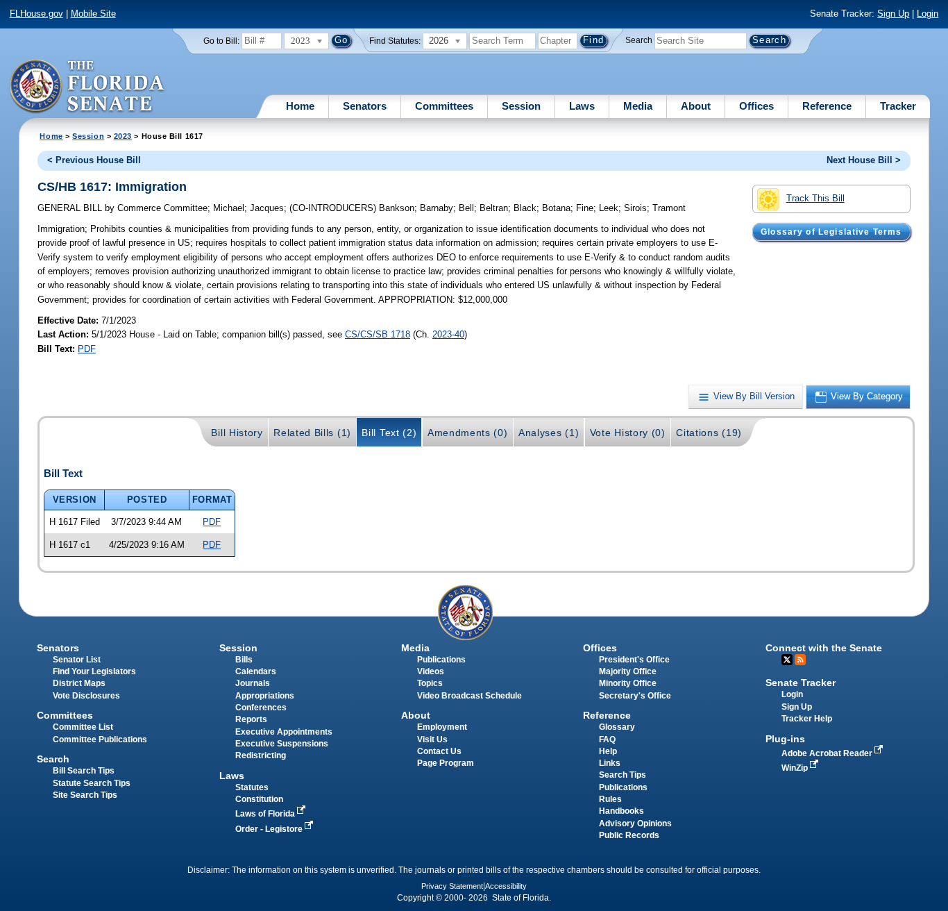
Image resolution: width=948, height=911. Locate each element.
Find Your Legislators (94, 671)
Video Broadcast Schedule (469, 696)
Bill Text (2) (389, 432)
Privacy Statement (452, 886)
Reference (827, 106)
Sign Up (893, 13)
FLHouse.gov (36, 13)
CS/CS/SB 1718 (377, 334)
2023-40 (448, 334)
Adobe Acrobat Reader (827, 753)
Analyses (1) (548, 432)
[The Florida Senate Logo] (88, 87)
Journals (252, 683)
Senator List (77, 659)
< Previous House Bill (94, 160)
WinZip (795, 768)
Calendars (255, 671)
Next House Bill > (864, 160)
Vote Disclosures (86, 696)
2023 (123, 136)
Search (638, 40)
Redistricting (260, 755)
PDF (87, 349)
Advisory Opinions (635, 823)
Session (521, 106)
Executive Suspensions (281, 743)
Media (637, 106)
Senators (365, 106)
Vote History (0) (628, 432)
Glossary (617, 727)
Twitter (787, 659)
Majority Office (628, 671)
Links (609, 763)
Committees (444, 106)
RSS (800, 659)
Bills (244, 659)
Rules (610, 799)
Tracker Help (806, 718)
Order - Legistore (270, 829)
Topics (430, 683)
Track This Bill (815, 198)
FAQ (607, 739)
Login (927, 13)
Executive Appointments (283, 732)
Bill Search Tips (84, 771)
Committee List (83, 727)
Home (300, 106)
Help (608, 751)
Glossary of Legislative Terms (831, 232)
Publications (441, 659)
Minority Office (628, 683)
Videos (430, 671)
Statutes (252, 787)
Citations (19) (709, 432)
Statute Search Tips (91, 783)
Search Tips (622, 775)
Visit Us (432, 739)
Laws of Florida (266, 814)
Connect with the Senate (823, 647)
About (696, 106)
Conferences (261, 707)
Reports (251, 719)
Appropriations (264, 696)
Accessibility (506, 886)
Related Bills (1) (312, 432)
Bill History (236, 432)
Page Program (445, 763)
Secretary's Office (635, 696)
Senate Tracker (800, 682)
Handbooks (621, 811)
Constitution (259, 799)
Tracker (898, 106)
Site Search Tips (85, 795)
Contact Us (439, 751)
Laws (582, 106)
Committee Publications (100, 739)
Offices (756, 106)
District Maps (79, 683)
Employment (442, 727)
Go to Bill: (221, 41)
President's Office (634, 659)
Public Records (629, 835)
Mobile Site (93, 13)
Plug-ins (785, 738)
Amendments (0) (468, 432)
